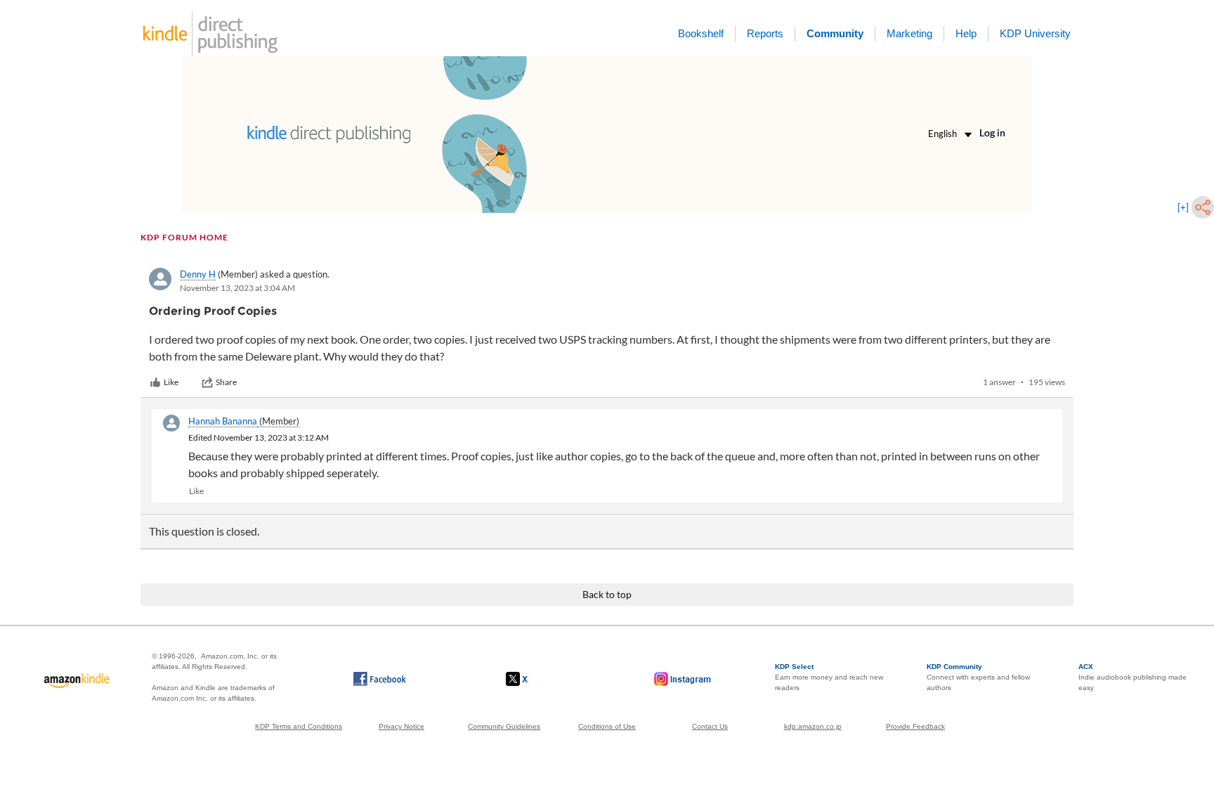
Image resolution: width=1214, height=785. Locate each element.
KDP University (1035, 33)
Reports (765, 33)
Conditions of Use (607, 726)
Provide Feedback (915, 726)
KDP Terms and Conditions (298, 726)
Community (835, 33)
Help (966, 33)
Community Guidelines (504, 726)
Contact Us (710, 726)
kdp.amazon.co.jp (813, 726)
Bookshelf (701, 33)
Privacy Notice (401, 726)
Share (226, 382)
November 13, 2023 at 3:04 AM (237, 288)
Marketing (909, 33)
